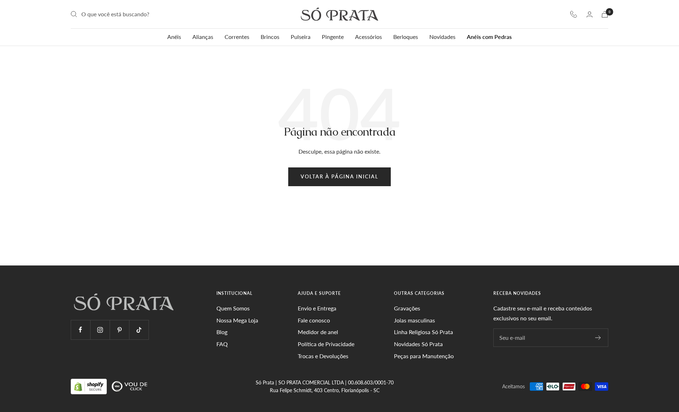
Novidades (442, 36)
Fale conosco (314, 320)
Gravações (407, 308)
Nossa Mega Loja (237, 320)
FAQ (222, 344)
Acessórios (368, 36)
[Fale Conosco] (573, 14)
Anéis (174, 36)
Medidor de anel (318, 331)
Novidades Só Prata (418, 344)
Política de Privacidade (326, 344)
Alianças (202, 36)
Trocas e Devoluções (323, 356)
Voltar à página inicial (339, 176)
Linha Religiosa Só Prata (423, 331)
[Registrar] (598, 337)
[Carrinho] (604, 14)
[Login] (589, 14)
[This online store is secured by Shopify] (89, 386)
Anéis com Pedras (489, 36)
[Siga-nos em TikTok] (139, 329)
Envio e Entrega (317, 308)
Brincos (270, 36)
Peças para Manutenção (424, 356)
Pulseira (301, 36)
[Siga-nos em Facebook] (80, 329)
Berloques (405, 36)
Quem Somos (233, 308)
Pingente (333, 36)
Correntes (237, 36)
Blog (221, 331)
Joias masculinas (414, 320)
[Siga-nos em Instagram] (100, 329)
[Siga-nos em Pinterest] (119, 329)
